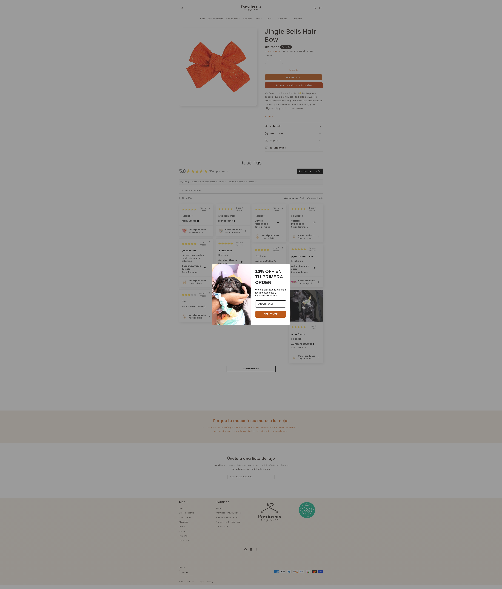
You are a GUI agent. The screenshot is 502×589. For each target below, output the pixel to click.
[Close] (287, 267)
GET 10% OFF (271, 314)
